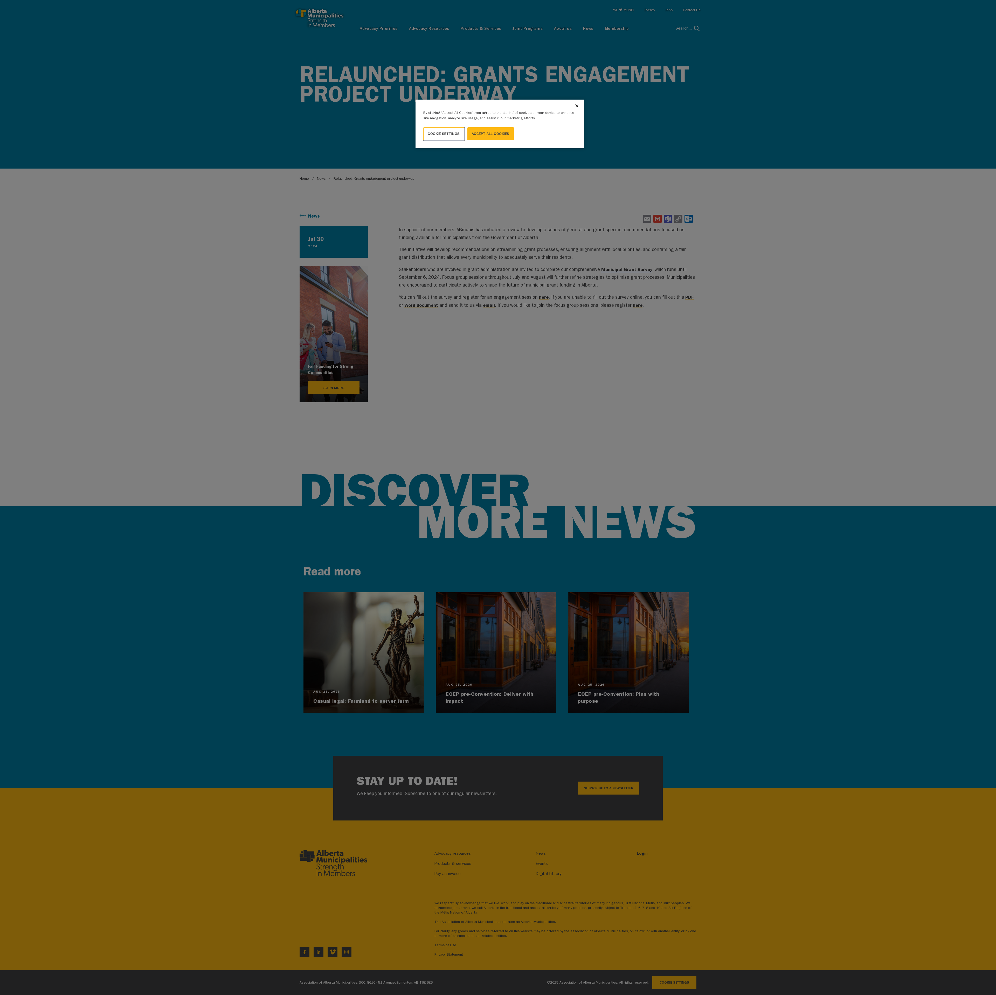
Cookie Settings (444, 133)
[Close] (577, 106)
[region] (500, 124)
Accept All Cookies (490, 133)
